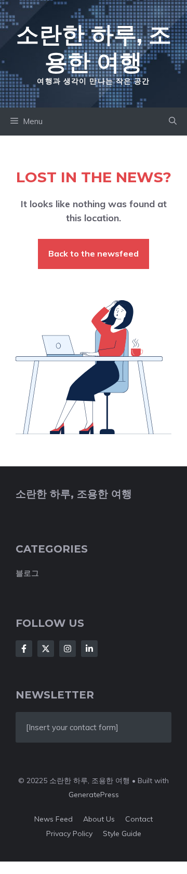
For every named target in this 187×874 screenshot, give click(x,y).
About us (99, 819)
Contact (139, 819)
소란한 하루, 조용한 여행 (93, 48)
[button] (172, 121)
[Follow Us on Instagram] (67, 648)
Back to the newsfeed (93, 253)
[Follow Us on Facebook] (24, 648)
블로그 (27, 573)
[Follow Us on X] (45, 648)
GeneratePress (94, 794)
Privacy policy (69, 833)
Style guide (122, 833)
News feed (53, 819)
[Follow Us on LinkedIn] (89, 648)
